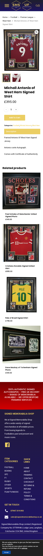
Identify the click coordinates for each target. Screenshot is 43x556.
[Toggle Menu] (7, 5)
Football (14, 17)
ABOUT (27, 471)
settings (24, 548)
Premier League (26, 17)
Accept (6, 552)
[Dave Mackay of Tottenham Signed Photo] (21, 344)
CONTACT (28, 478)
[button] (36, 32)
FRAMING (28, 475)
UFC (6, 474)
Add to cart (14, 117)
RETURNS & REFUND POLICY (29, 489)
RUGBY (8, 481)
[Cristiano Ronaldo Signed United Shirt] (21, 243)
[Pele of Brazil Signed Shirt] (21, 295)
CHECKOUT (29, 482)
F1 (6, 478)
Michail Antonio (26, 125)
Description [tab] (11, 131)
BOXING (8, 471)
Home (5, 17)
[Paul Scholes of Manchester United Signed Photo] (21, 191)
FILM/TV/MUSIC (12, 492)
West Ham (7, 21)
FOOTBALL (9, 467)
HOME (26, 468)
